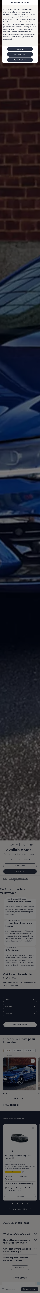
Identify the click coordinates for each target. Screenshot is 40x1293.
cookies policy (8, 39)
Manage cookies (20, 54)
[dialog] (20, 646)
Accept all (20, 49)
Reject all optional (20, 60)
